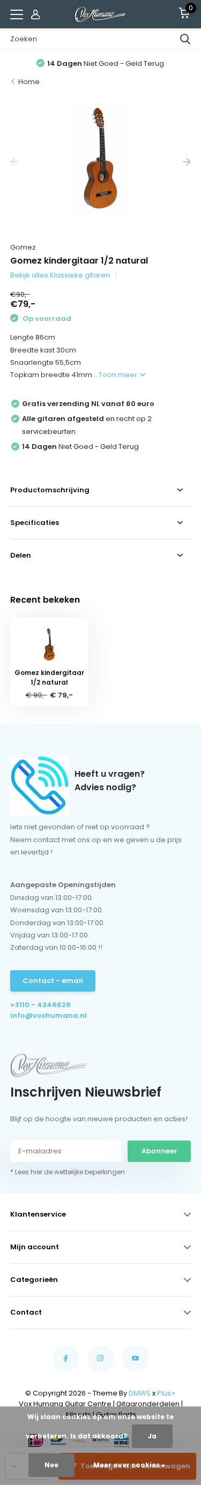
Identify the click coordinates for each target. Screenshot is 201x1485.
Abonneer (159, 1151)
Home (29, 82)
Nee (51, 1464)
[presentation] (14, 162)
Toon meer (119, 375)
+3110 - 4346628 (40, 1005)
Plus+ (166, 1393)
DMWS (140, 1393)
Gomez (23, 247)
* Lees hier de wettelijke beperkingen (67, 1171)
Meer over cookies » (129, 1464)
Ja (152, 1436)
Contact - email (53, 981)
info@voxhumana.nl (48, 1015)
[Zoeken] (185, 39)
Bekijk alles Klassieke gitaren (60, 275)
